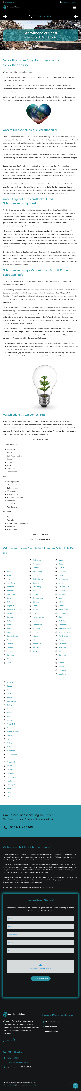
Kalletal (9, 792)
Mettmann (62, 594)
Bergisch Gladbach (14, 609)
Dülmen (9, 659)
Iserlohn (36, 647)
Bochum (10, 617)
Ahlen (9, 579)
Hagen (35, 609)
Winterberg (11, 751)
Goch (35, 590)
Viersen (9, 720)
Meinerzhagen (64, 587)
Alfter (9, 789)
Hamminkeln (37, 625)
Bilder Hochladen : (13, 958)
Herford (35, 632)
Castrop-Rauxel (12, 636)
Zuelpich (10, 770)
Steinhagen (11, 785)
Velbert (9, 713)
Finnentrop (37, 564)
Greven (35, 594)
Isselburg (10, 796)
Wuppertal (11, 762)
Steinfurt (10, 705)
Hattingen (36, 628)
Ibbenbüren (37, 644)
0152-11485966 (9, 2)
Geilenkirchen (38, 579)
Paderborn (63, 621)
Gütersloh (36, 602)
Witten (9, 758)
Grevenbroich (38, 598)
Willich (9, 747)
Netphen (10, 781)
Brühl (9, 628)
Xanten (9, 766)
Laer (60, 659)
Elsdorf (61, 666)
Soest (9, 694)
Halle (35, 613)
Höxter (35, 636)
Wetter (9, 743)
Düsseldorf (11, 773)
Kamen (61, 560)
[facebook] (70, 1083)
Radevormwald (64, 632)
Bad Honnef (11, 590)
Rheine (61, 651)
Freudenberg (37, 572)
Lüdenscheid (63, 579)
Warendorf (11, 724)
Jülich (35, 651)
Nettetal (62, 606)
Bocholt (9, 613)
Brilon (9, 625)
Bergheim (10, 606)
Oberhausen (63, 613)
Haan (35, 606)
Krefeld (61, 568)
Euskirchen (37, 560)
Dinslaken (10, 647)
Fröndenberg (11, 777)
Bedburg (10, 602)
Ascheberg (11, 583)
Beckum (10, 598)
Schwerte (10, 682)
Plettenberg (63, 625)
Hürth (35, 640)
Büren (9, 632)
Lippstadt (62, 572)
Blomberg (62, 655)
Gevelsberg (37, 587)
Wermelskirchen (13, 732)
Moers (61, 598)
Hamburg (62, 670)
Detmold (10, 644)
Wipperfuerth (12, 754)
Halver (61, 663)
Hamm (35, 621)
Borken (9, 621)
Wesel (9, 739)
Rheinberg (62, 647)
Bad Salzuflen (12, 594)
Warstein (10, 728)
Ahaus (9, 575)
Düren (9, 663)
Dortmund (10, 655)
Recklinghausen (64, 636)
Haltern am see (38, 617)
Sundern (10, 709)
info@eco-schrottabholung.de (68, 2)
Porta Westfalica (65, 628)
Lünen (61, 583)
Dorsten (10, 651)
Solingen (10, 697)
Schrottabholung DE (9, 1085)
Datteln (9, 640)
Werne (9, 735)
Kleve (61, 564)
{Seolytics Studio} (31, 1085)
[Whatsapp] (75, 1086)
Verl (8, 716)
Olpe (60, 617)
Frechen (36, 568)
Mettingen (62, 674)
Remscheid (63, 640)
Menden (62, 590)
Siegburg (10, 686)
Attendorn (10, 587)
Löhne (61, 575)
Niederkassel (63, 609)
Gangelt (36, 575)
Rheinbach (63, 644)
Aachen (9, 572)
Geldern (36, 583)
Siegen (9, 690)
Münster (62, 602)
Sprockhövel (11, 701)
